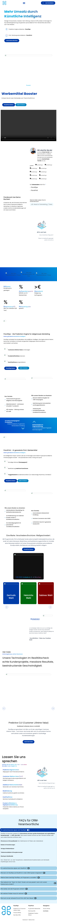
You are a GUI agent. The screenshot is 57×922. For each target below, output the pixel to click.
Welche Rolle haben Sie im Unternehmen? (38, 200)
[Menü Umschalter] (24, 3)
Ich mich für (37, 184)
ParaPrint (34, 190)
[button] (6, 607)
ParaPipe (34, 187)
